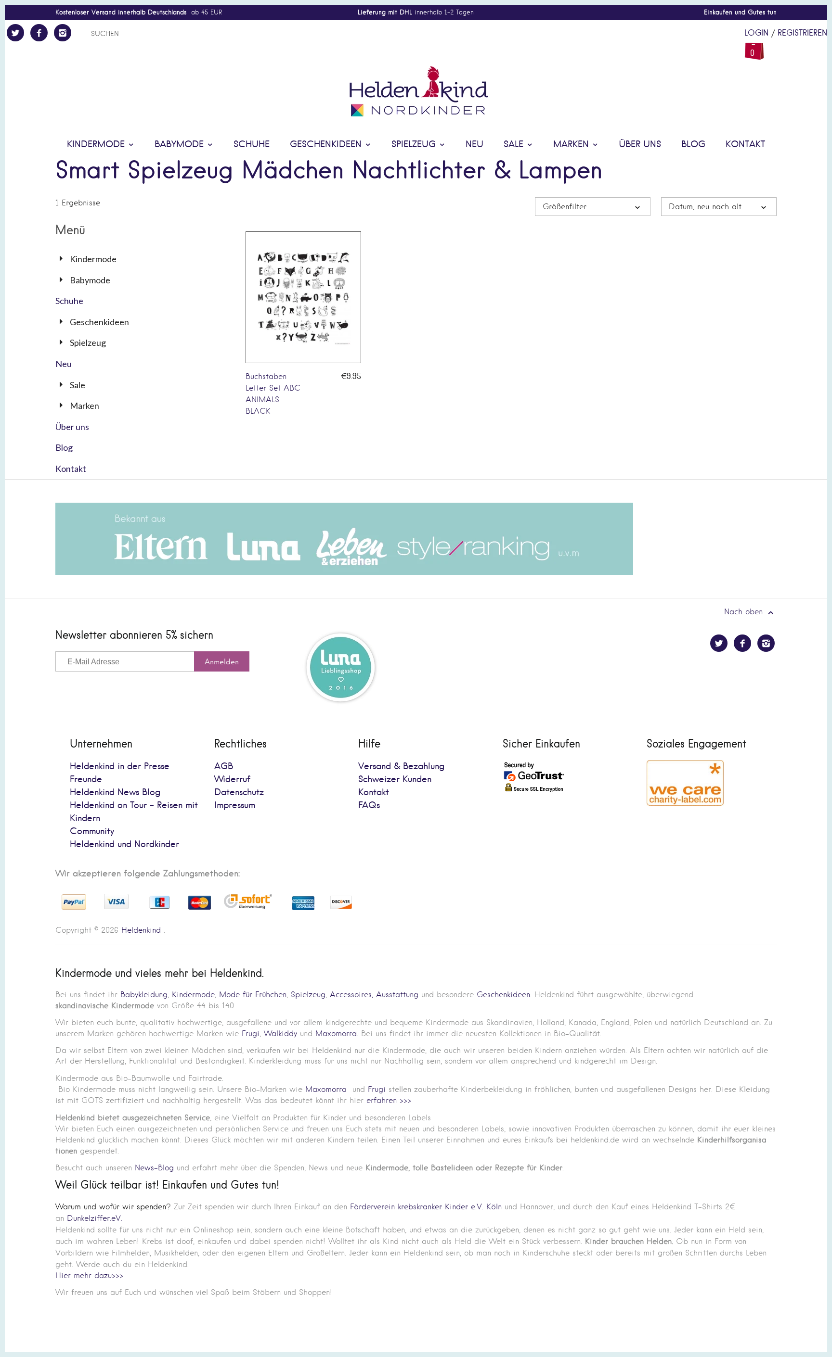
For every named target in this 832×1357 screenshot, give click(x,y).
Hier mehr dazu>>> (89, 1275)
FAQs (369, 805)
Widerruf (232, 779)
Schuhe (252, 145)
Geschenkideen (327, 145)
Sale (515, 145)
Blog (693, 145)
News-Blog (154, 1167)
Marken (572, 145)
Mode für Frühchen (252, 994)
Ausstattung (397, 994)
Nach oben (745, 611)
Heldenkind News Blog (115, 792)
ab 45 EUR (138, 12)
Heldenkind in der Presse (119, 766)
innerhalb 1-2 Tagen (416, 12)
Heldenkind (141, 930)
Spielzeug (415, 145)
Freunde (86, 779)
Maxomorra (336, 1033)
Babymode (181, 145)
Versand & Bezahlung (401, 766)
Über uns (640, 145)
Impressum (234, 805)
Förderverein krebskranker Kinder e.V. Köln (427, 1206)
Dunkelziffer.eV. (94, 1218)
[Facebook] (39, 32)
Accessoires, (351, 994)
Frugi (251, 1033)
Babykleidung (144, 994)
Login (756, 33)
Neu (474, 145)
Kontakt (745, 145)
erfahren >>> (388, 1100)
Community (92, 831)
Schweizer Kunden (394, 779)
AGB (223, 766)
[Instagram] (62, 32)
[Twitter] (15, 32)
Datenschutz (239, 792)
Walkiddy (280, 1033)
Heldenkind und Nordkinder (124, 844)
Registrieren (802, 33)
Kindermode (97, 145)
